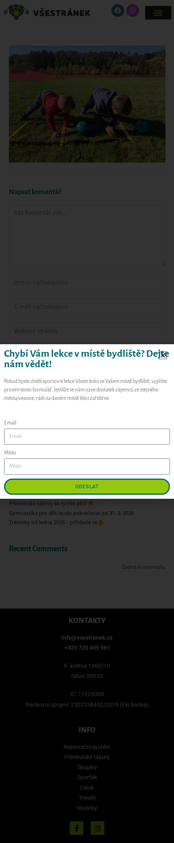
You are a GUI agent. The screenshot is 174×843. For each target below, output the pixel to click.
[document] (87, 421)
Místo (10, 453)
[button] (163, 355)
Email (10, 423)
